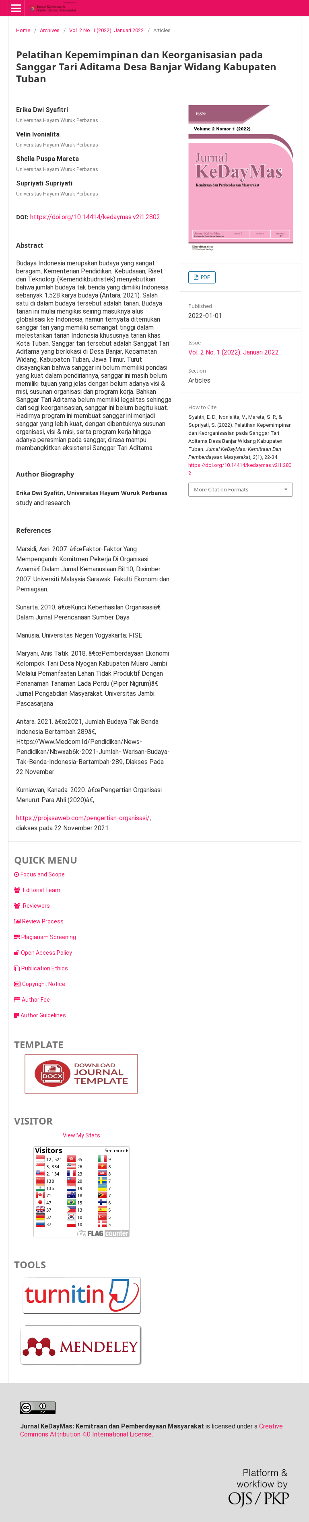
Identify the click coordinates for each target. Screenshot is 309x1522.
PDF (205, 277)
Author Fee (36, 999)
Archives (50, 30)
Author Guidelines (43, 1015)
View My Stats (81, 1135)
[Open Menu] (16, 8)
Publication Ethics (44, 968)
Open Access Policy (46, 952)
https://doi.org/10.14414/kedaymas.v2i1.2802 (95, 217)
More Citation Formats (221, 489)
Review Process (43, 921)
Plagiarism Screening (48, 937)
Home (23, 30)
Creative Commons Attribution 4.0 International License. (151, 1430)
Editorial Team (41, 890)
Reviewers (36, 906)
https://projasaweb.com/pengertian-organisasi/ (83, 818)
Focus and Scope (43, 874)
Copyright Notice (43, 984)
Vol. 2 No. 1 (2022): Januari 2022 (106, 30)
